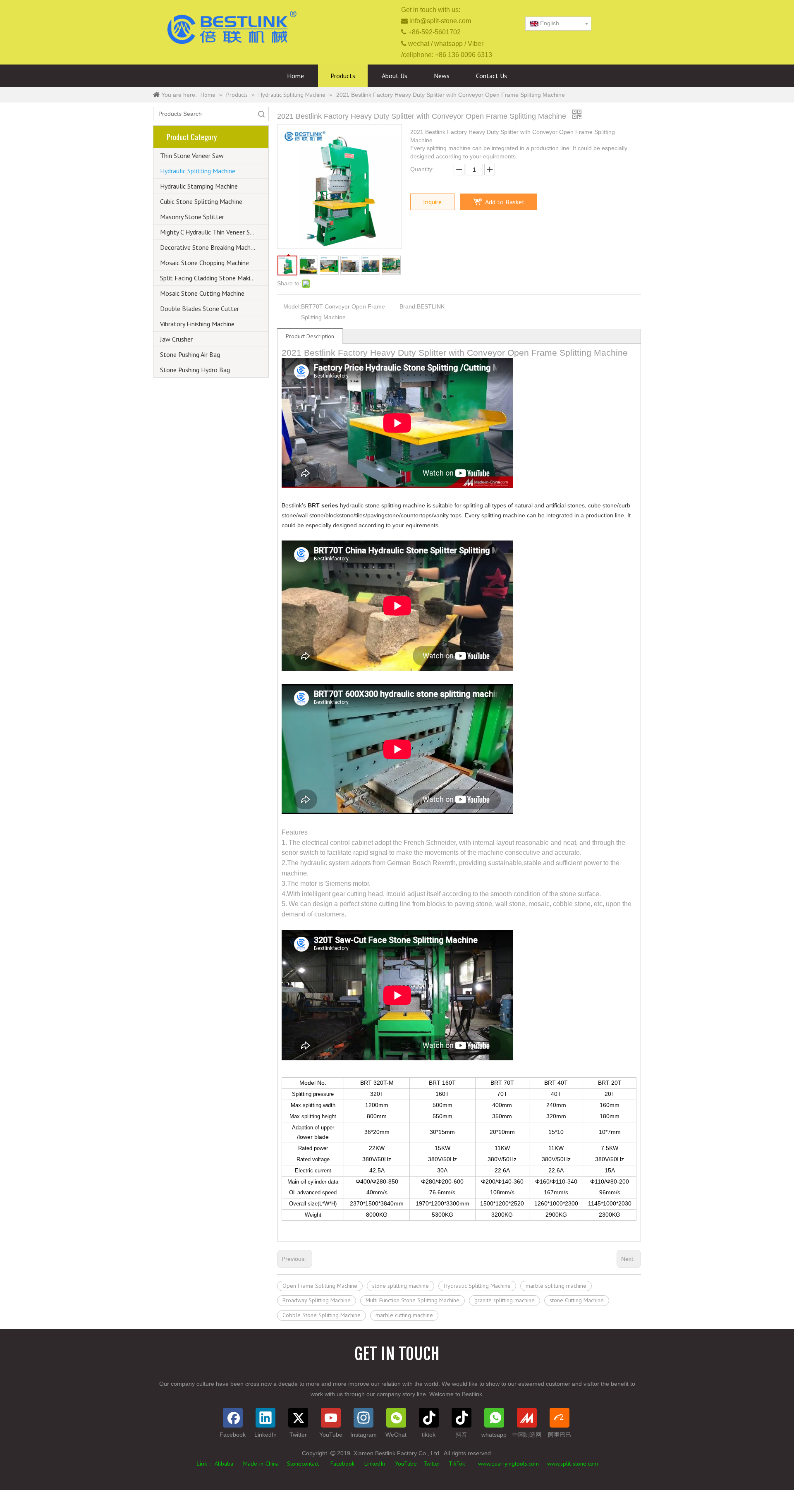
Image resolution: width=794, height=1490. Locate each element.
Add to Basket (505, 202)
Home (295, 76)
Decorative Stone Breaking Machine (209, 247)
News (442, 76)
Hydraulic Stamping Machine (199, 186)
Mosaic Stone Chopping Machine (204, 262)
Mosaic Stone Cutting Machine (202, 293)
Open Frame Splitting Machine (319, 1285)
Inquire (432, 202)
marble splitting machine (556, 1285)
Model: (292, 306)
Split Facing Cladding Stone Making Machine (214, 278)
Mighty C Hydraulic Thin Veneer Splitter (214, 232)
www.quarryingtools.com (508, 1463)
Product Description (310, 336)
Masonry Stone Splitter (192, 217)
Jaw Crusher (176, 339)
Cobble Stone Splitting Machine (321, 1315)
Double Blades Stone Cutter (199, 308)
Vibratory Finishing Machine (197, 324)
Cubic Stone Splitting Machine (201, 201)
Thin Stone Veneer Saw (192, 155)
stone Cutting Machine (577, 1300)
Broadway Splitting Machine (316, 1300)
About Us (394, 76)
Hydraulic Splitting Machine (197, 171)
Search (261, 114)
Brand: (408, 306)
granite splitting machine (504, 1300)
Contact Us (491, 76)
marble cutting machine (404, 1315)
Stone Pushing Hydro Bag (195, 370)
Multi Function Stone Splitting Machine (412, 1300)
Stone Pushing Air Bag (190, 354)
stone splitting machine (400, 1285)
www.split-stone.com (571, 1463)
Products (342, 76)
